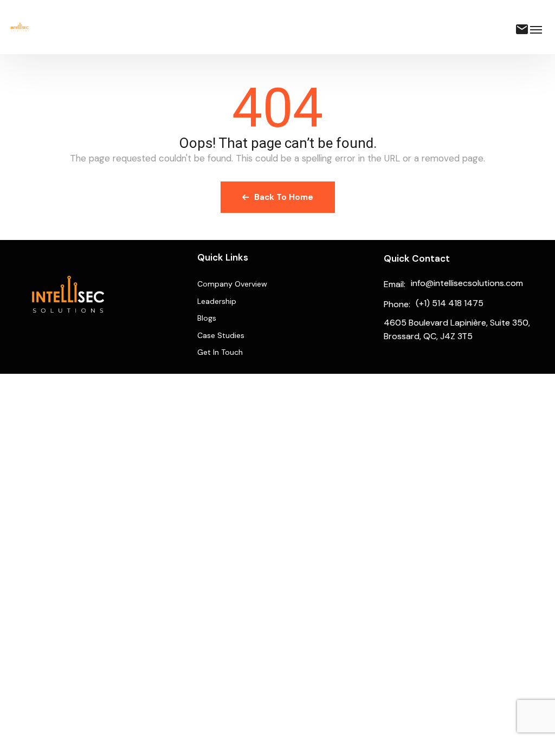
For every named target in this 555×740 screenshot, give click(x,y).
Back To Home (283, 197)
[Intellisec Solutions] (20, 27)
